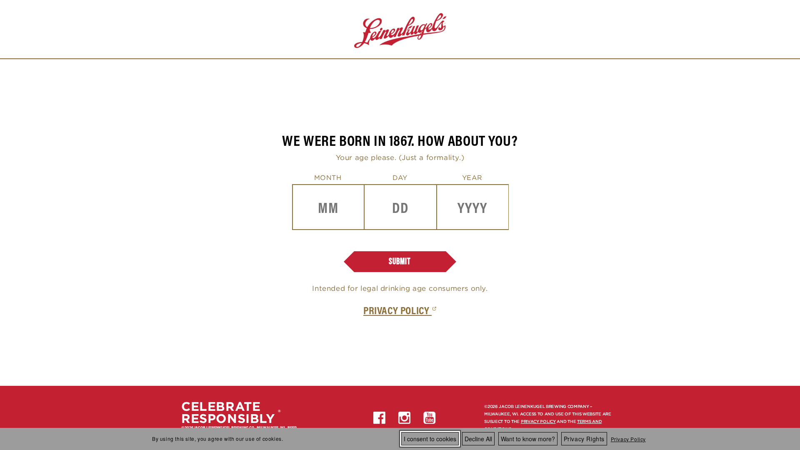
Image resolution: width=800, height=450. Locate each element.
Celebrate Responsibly (228, 412)
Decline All (478, 439)
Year (472, 177)
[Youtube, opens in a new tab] (429, 418)
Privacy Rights (584, 439)
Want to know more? (528, 439)
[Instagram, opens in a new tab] (404, 418)
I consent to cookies (430, 439)
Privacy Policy (628, 438)
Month (328, 177)
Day (400, 177)
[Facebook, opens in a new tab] (379, 418)
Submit (400, 261)
